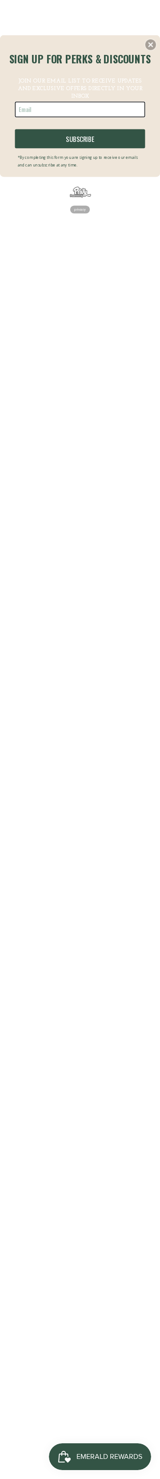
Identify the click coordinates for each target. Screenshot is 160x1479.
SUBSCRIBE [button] (80, 138)
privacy (80, 209)
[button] (150, 44)
